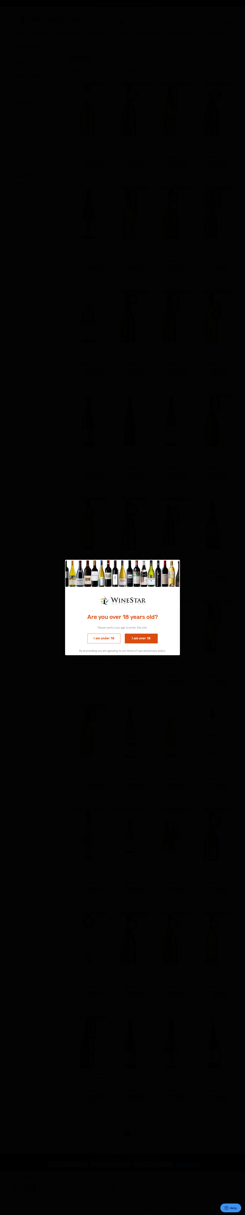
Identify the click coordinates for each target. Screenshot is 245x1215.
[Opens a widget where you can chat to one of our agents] (230, 1208)
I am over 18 (141, 638)
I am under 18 (104, 638)
